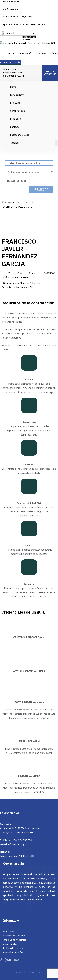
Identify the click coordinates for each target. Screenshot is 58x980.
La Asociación (25, 53)
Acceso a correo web (14, 935)
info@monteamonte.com (15, 277)
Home (11, 53)
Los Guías (41, 53)
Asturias (33, 272)
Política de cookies (13, 948)
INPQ (34, 972)
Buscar (42, 189)
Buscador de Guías (13, 952)
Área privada (10, 931)
